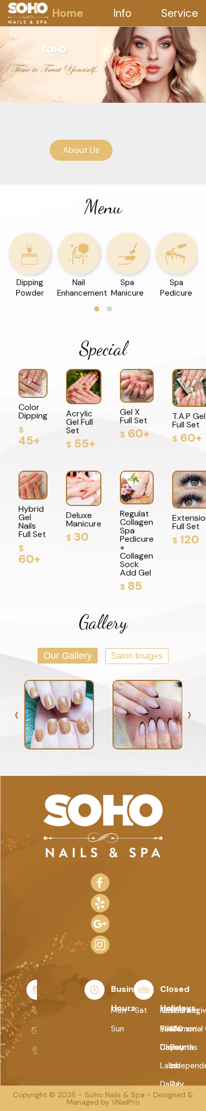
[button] (96, 309)
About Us (81, 149)
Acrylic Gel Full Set (79, 422)
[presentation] (16, 714)
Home (67, 13)
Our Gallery (67, 655)
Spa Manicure (127, 287)
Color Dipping (33, 411)
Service (179, 13)
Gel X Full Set (133, 416)
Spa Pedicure (176, 287)
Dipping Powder (30, 287)
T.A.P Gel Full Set (188, 420)
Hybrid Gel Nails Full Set (32, 521)
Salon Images (137, 655)
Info (122, 13)
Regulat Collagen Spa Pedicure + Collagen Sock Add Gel (137, 543)
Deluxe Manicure (83, 519)
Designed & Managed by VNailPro (130, 1098)
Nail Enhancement (82, 287)
